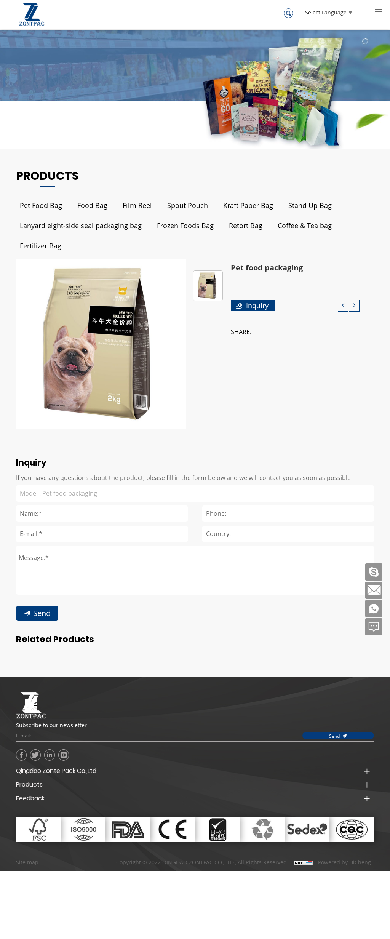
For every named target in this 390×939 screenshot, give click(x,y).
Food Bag (92, 205)
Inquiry (257, 305)
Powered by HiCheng (344, 862)
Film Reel (137, 205)
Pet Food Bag (41, 205)
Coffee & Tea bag (305, 225)
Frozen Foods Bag (185, 225)
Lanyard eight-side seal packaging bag (81, 225)
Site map (27, 862)
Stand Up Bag (310, 205)
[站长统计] (303, 862)
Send (42, 613)
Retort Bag (245, 225)
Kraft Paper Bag (248, 205)
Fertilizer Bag (40, 245)
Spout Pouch (187, 205)
